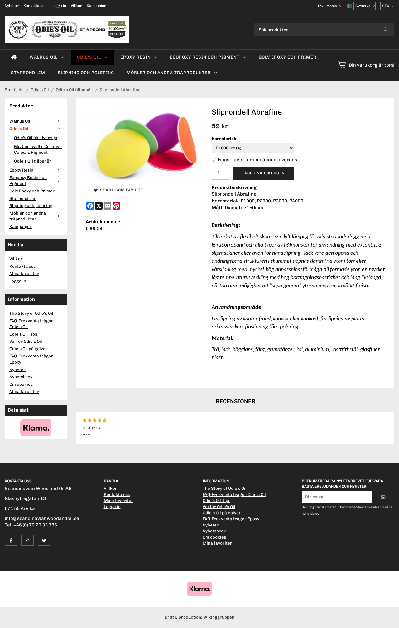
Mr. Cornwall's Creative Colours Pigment (38, 149)
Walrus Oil (44, 56)
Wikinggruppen (218, 617)
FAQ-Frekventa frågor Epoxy (31, 359)
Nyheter (12, 5)
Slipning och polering (86, 72)
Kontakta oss (35, 5)
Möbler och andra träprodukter (169, 72)
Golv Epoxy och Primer (287, 56)
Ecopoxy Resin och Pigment (204, 56)
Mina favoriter (24, 273)
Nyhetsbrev (20, 376)
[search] (385, 29)
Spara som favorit (120, 190)
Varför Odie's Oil (25, 341)
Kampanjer (96, 5)
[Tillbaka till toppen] (385, 619)
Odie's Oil (89, 56)
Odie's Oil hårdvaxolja (35, 137)
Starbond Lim (28, 72)
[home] (14, 57)
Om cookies (21, 384)
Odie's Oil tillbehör (32, 160)
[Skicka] (383, 497)
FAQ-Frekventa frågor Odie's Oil (31, 323)
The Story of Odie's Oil (31, 313)
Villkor (76, 5)
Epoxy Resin (135, 56)
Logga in (58, 5)
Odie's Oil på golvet (28, 348)
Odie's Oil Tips (23, 334)
